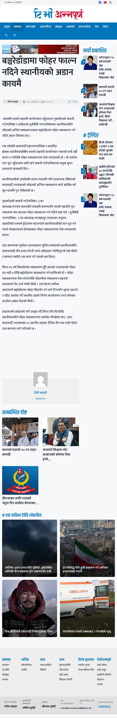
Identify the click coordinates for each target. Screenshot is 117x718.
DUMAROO (105, 706)
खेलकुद (58, 27)
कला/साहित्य (85, 27)
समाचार (18, 27)
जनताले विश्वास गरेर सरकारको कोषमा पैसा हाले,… (56, 454)
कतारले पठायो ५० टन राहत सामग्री (19, 452)
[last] (40, 50)
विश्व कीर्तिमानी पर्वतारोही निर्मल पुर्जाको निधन (29, 631)
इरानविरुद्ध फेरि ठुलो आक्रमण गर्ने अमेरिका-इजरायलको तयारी (86, 569)
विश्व (97, 27)
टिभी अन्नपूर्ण (13, 101)
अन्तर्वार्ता (70, 27)
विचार (105, 27)
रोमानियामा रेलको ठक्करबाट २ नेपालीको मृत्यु (87, 631)
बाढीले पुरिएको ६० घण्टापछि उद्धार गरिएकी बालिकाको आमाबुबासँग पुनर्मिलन (107, 176)
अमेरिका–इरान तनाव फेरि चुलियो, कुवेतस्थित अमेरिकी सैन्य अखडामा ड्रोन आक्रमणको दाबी (28, 569)
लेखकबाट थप (40, 398)
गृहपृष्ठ (7, 27)
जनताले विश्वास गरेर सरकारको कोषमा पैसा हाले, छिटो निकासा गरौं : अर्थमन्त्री (107, 114)
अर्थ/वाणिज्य (45, 27)
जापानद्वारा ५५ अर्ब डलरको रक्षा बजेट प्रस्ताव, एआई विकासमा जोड (106, 67)
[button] (6, 35)
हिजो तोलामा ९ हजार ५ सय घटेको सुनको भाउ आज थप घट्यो (106, 150)
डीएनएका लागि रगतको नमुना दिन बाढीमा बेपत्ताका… (20, 501)
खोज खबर (31, 27)
